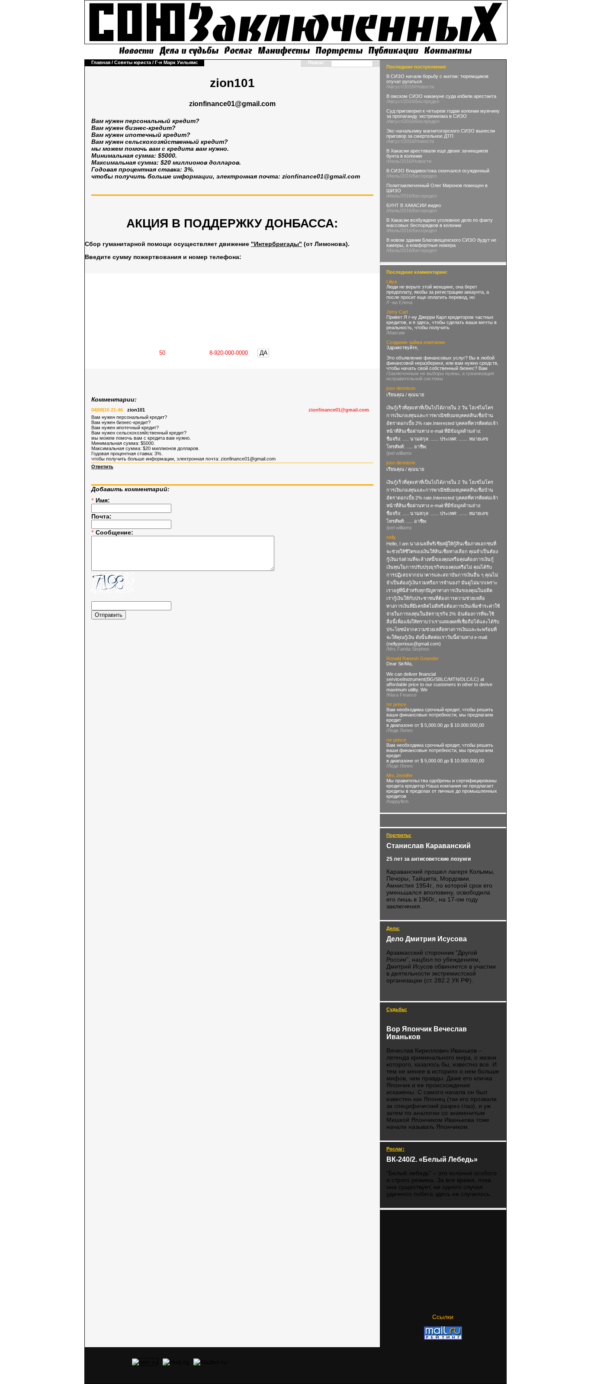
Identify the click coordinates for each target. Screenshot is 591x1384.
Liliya (391, 281)
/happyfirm (397, 801)
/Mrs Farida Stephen (407, 648)
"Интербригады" (276, 243)
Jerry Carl (397, 311)
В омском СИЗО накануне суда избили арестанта (441, 96)
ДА (263, 352)
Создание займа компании (415, 342)
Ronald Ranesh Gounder (412, 658)
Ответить (102, 466)
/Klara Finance (401, 694)
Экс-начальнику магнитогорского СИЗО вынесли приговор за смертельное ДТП (440, 133)
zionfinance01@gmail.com (338, 409)
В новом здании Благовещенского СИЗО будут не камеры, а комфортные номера (441, 242)
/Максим (395, 332)
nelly (391, 537)
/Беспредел (426, 101)
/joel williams (399, 453)
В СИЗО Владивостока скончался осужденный (437, 170)
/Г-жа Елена (399, 302)
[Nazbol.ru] (210, 1361)
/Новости (424, 86)
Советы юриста (132, 62)
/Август (394, 86)
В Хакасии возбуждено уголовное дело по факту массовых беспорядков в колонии (439, 222)
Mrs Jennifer (399, 775)
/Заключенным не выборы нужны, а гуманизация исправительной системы (440, 376)
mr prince (396, 704)
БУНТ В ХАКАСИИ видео (413, 205)
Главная (100, 62)
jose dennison (400, 388)
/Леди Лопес (399, 730)
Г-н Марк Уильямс (176, 62)
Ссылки (442, 1316)
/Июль (393, 161)
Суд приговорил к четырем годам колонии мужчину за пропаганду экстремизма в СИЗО (443, 113)
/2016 (408, 86)
